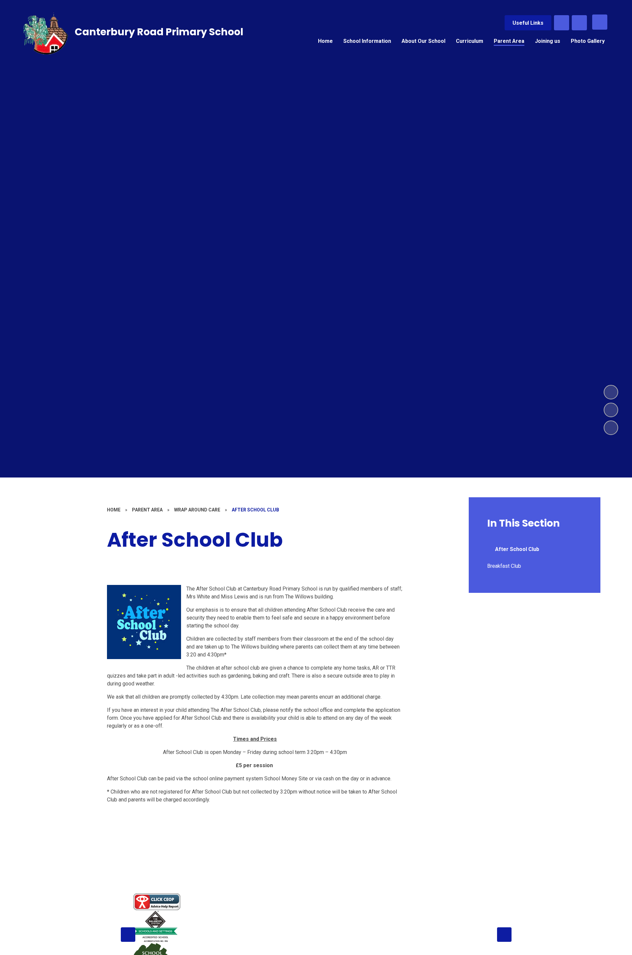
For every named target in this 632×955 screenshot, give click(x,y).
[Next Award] (504, 934)
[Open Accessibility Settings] (579, 22)
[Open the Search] (561, 22)
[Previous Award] (128, 934)
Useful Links (528, 23)
